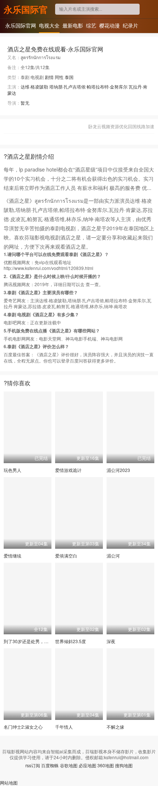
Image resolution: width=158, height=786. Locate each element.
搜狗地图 (124, 765)
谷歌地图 (69, 765)
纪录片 (130, 25)
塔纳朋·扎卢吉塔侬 (67, 86)
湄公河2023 (118, 470)
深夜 (111, 641)
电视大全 (49, 25)
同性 (59, 77)
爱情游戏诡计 (68, 470)
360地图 (105, 765)
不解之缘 (115, 727)
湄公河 (113, 555)
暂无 (25, 103)
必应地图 (87, 765)
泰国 (69, 77)
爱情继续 (12, 555)
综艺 (91, 25)
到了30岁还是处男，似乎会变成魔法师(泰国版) (50, 641)
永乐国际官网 (26, 9)
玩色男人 (12, 470)
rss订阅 (32, 765)
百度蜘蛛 (50, 765)
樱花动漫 (109, 25)
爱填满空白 (66, 555)
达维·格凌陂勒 (34, 86)
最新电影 (72, 25)
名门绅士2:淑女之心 (23, 727)
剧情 (49, 77)
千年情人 (64, 727)
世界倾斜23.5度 (70, 641)
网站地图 (9, 782)
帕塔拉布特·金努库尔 (107, 86)
